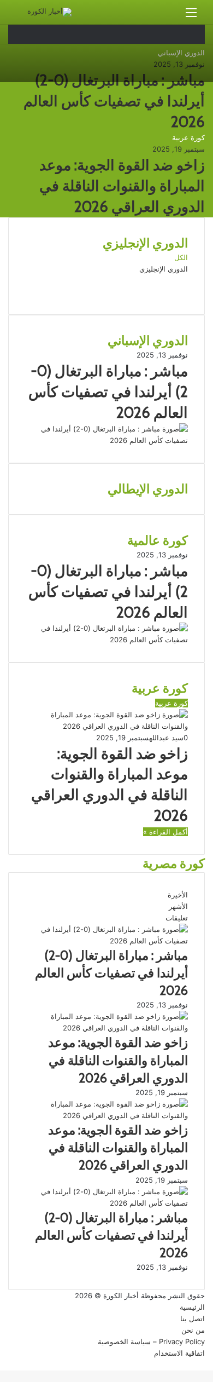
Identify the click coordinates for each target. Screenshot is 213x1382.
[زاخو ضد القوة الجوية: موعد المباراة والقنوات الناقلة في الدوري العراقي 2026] (106, 1027)
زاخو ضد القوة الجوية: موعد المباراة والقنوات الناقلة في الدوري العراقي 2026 (122, 186)
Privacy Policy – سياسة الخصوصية (151, 1341)
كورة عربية (188, 137)
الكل (181, 257)
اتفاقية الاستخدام (179, 1353)
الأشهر (178, 906)
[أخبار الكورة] (49, 12)
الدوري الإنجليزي (163, 268)
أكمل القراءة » (165, 831)
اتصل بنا (192, 1318)
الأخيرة (178, 894)
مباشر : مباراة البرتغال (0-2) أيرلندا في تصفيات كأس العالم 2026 (114, 101)
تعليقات (176, 917)
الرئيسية (192, 1307)
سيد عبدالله (166, 737)
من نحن (193, 1330)
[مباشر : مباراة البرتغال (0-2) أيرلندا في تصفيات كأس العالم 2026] (106, 440)
